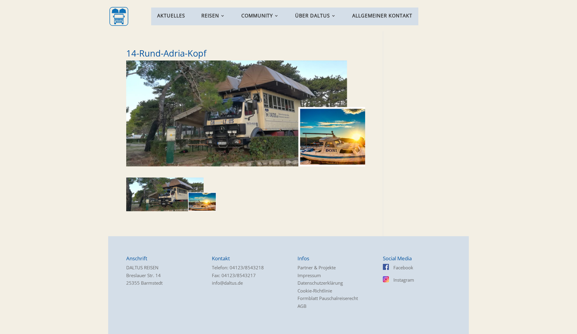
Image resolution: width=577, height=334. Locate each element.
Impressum (309, 275)
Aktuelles (171, 16)
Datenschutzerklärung (320, 283)
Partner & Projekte (317, 267)
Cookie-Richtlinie (315, 291)
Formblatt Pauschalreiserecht (328, 298)
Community (257, 16)
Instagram (403, 280)
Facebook (403, 267)
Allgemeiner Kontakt (382, 16)
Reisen (210, 16)
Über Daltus (312, 16)
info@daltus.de (227, 283)
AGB (302, 306)
